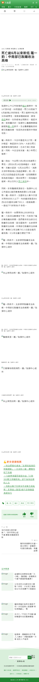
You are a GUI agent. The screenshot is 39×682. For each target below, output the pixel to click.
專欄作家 (26, 674)
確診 (24, 105)
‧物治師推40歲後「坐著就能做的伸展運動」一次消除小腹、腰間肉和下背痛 (19, 469)
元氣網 (7, 49)
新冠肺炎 (14, 49)
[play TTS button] (10, 100)
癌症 (4, 119)
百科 (32, 7)
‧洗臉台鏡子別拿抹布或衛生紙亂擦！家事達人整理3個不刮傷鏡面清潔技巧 (19, 489)
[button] (36, 7)
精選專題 (25, 670)
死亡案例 (22, 181)
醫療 (26, 7)
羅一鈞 (11, 126)
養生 (9, 7)
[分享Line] (15, 10)
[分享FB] (5, 10)
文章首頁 (19, 674)
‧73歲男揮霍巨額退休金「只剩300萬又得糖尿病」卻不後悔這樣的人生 (19, 479)
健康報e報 (21, 661)
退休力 (12, 674)
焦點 (3, 7)
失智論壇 (17, 7)
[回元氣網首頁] (8, 2)
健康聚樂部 (16, 670)
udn (3, 49)
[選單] (36, 3)
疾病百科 (32, 670)
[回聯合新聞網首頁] (3, 3)
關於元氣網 (7, 670)
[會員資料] (33, 3)
